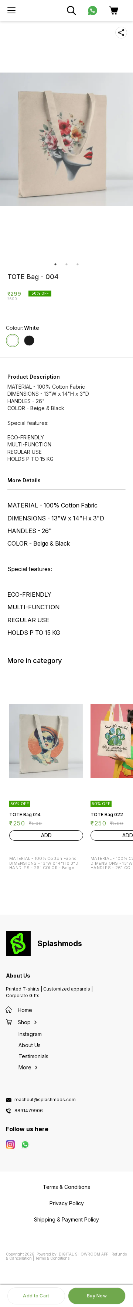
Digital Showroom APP (83, 1254)
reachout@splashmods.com (45, 1099)
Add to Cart (36, 1295)
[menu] (11, 10)
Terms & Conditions (52, 1258)
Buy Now (97, 1295)
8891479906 (28, 1110)
